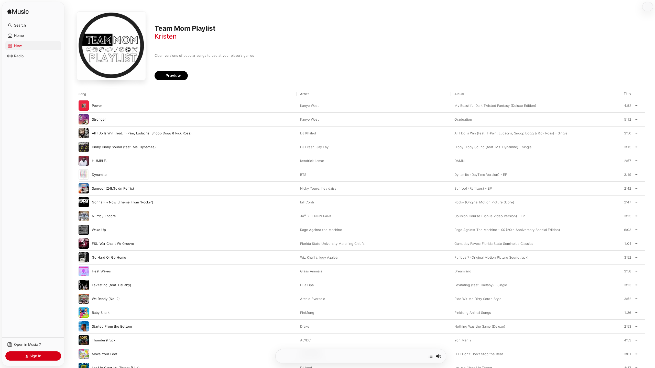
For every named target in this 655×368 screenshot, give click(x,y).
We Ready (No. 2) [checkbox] (106, 299)
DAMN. (460, 161)
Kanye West (309, 105)
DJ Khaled (308, 133)
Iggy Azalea (328, 257)
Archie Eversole (312, 299)
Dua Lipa (307, 285)
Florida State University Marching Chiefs (332, 243)
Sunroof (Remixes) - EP (473, 188)
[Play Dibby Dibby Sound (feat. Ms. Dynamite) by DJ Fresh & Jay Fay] (84, 147)
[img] (18, 12)
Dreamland (462, 271)
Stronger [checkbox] (99, 119)
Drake (304, 326)
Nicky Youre (309, 188)
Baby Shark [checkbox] (101, 312)
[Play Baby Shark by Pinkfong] (84, 312)
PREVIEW (625, 105)
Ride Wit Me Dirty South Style (477, 299)
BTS (303, 174)
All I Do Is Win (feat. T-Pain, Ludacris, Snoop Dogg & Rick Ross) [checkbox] (142, 133)
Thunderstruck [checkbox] (103, 340)
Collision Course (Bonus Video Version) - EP (489, 216)
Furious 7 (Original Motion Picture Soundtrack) (491, 257)
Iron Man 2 (463, 340)
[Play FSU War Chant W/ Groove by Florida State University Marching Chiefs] (84, 243)
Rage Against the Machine (321, 230)
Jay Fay (322, 147)
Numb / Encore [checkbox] (104, 216)
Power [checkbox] (97, 105)
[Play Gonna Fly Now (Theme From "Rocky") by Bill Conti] (84, 202)
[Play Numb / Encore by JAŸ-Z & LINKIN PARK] (84, 216)
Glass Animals (311, 271)
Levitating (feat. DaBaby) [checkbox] (111, 285)
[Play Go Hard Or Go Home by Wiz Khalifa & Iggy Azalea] (84, 257)
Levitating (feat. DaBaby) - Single (480, 285)
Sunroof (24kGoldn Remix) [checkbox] (113, 188)
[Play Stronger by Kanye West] (84, 119)
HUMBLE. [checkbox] (99, 161)
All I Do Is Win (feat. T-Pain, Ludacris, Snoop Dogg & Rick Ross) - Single (510, 133)
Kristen (166, 36)
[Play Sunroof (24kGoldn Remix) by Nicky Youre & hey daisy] (84, 188)
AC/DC (305, 340)
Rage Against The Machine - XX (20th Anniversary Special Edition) (507, 230)
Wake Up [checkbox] (99, 230)
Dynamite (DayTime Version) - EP (480, 174)
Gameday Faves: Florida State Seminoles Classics (493, 243)
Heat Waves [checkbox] (101, 271)
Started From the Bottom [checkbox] (112, 326)
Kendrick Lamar (312, 161)
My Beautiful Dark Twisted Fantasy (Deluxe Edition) (495, 105)
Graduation (463, 119)
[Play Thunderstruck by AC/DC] (84, 340)
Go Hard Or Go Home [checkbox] (109, 257)
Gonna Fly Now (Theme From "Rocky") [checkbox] (122, 202)
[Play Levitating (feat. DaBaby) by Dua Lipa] (84, 285)
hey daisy (328, 188)
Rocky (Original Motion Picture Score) (484, 202)
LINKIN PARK (321, 216)
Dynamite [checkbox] (99, 174)
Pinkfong (307, 312)
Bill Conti (307, 202)
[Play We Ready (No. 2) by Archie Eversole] (84, 299)
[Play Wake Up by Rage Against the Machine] (84, 230)
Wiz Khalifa (308, 257)
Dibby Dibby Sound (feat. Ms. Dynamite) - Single (493, 147)
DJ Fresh (307, 147)
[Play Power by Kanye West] (84, 105)
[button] (33, 25)
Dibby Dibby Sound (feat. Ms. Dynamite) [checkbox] (124, 147)
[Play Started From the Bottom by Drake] (84, 326)
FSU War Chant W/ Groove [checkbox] (113, 243)
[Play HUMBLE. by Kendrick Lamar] (84, 161)
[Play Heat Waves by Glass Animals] (84, 271)
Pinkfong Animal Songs (472, 312)
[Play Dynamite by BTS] (84, 174)
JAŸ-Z (305, 216)
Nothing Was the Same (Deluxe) (479, 326)
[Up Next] (431, 356)
